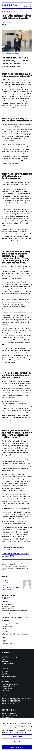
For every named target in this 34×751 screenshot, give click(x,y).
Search (25, 6)
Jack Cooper (7, 22)
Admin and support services (10, 685)
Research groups (7, 688)
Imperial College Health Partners (11, 700)
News (3, 12)
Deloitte (4, 629)
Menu (30, 6)
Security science (7, 643)
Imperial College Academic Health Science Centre (16, 698)
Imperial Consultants (8, 703)
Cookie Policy (23, 732)
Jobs (3, 659)
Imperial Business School (9, 677)
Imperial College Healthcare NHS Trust (13, 702)
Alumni (4, 640)
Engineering (11, 12)
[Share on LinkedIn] (5, 598)
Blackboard (5, 656)
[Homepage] (11, 5)
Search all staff (6, 690)
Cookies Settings (17, 736)
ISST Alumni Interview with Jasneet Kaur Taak (15, 617)
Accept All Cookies (17, 747)
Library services (6, 661)
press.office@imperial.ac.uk (11, 587)
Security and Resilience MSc (10, 624)
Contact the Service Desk (9, 658)
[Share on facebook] (2, 598)
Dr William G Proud (7, 604)
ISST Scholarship (7, 626)
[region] (17, 734)
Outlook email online (7, 663)
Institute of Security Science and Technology (15, 634)
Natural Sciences (7, 675)
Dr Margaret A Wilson (8, 609)
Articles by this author (9, 589)
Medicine (4, 673)
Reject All (17, 742)
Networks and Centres (8, 686)
